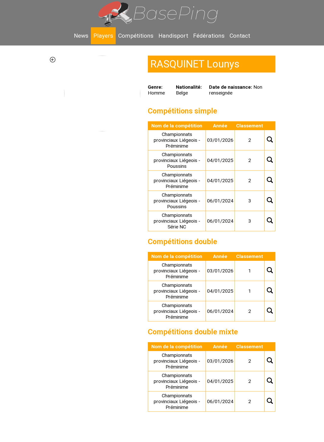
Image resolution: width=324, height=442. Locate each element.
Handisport (173, 35)
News (81, 35)
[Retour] (56, 234)
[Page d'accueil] (162, 13)
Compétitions (135, 35)
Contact (240, 35)
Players (103, 35)
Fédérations (209, 35)
